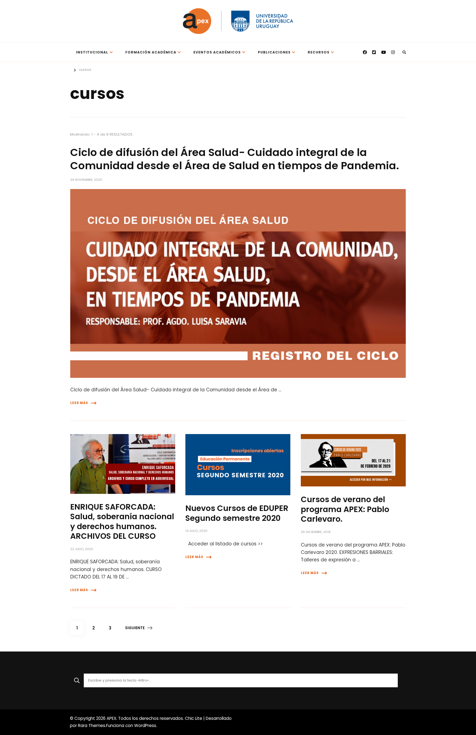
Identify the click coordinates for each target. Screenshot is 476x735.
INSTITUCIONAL (92, 52)
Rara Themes (91, 725)
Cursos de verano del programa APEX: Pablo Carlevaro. (345, 509)
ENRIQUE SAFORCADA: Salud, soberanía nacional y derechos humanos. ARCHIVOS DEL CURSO (122, 521)
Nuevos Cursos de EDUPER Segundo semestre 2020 (236, 513)
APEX (111, 718)
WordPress (145, 725)
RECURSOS (318, 52)
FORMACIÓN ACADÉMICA (150, 52)
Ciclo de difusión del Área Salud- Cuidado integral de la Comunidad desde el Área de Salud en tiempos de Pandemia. (234, 159)
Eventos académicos (217, 52)
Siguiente (135, 628)
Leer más (79, 403)
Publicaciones (274, 52)
